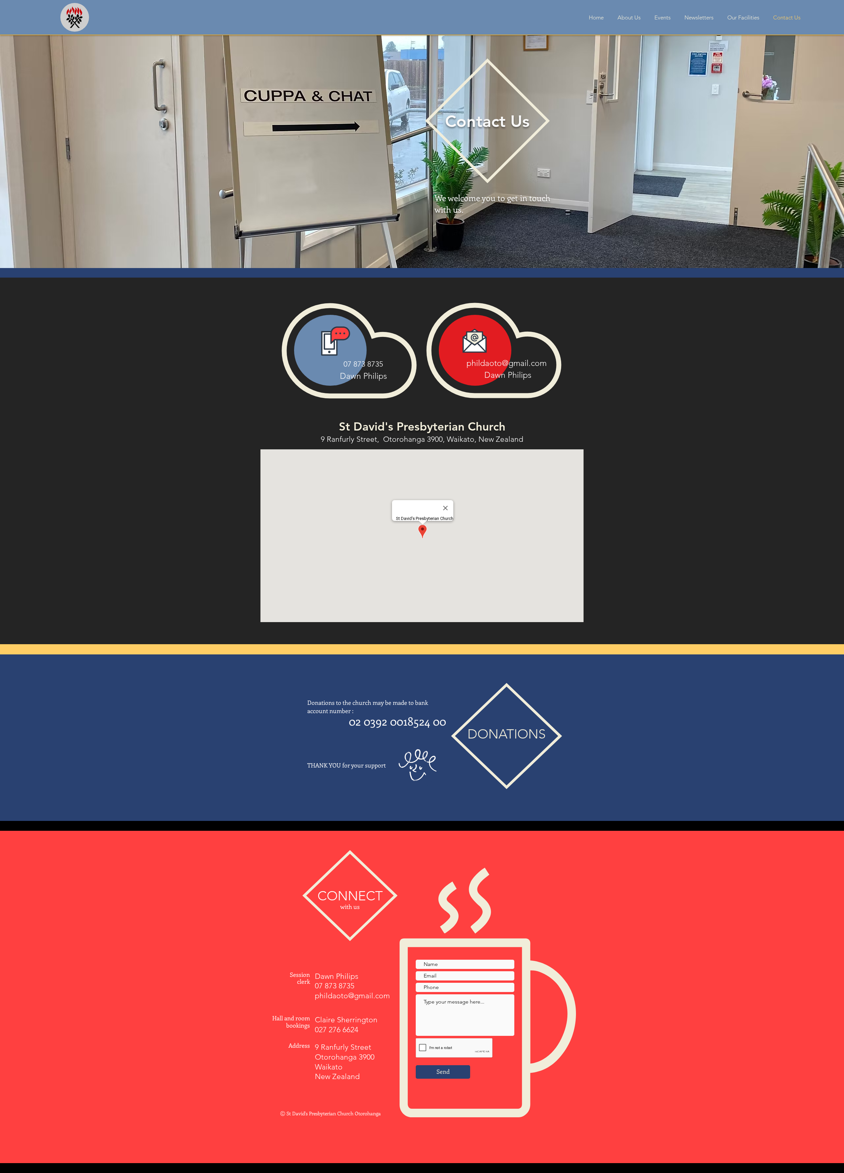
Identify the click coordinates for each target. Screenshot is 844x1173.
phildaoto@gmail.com (507, 363)
